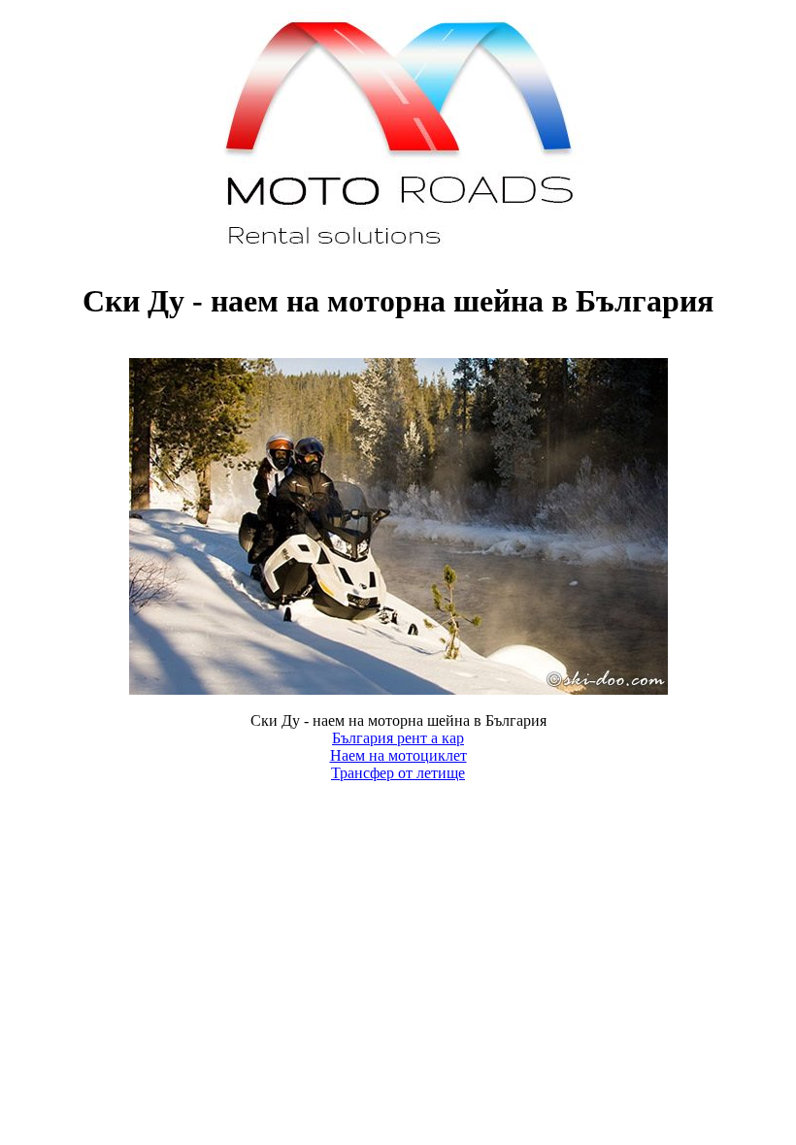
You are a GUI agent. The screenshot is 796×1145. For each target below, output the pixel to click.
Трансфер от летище (398, 773)
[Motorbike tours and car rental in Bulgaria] (398, 253)
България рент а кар (398, 738)
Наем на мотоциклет (398, 755)
